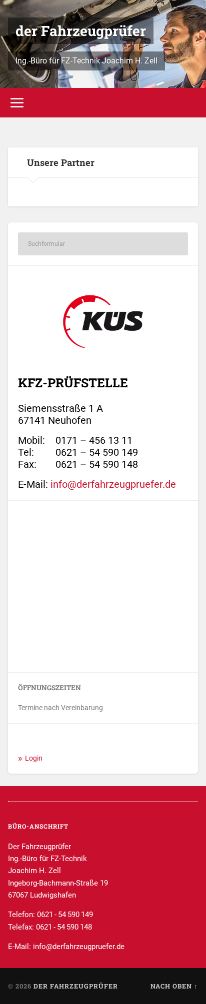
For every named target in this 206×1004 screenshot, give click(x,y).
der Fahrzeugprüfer (81, 30)
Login (33, 758)
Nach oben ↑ (174, 986)
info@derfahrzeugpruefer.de (113, 484)
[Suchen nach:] (103, 243)
